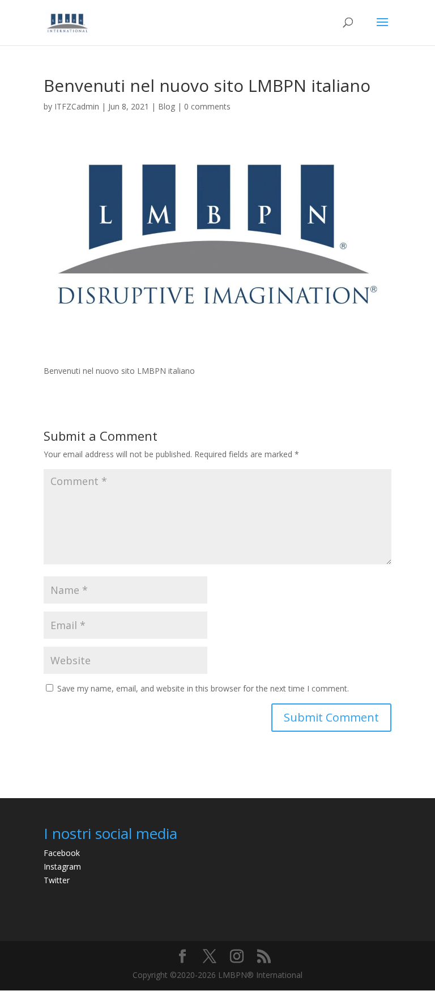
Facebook (62, 852)
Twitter (57, 880)
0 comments (207, 106)
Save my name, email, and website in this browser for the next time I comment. (203, 688)
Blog (166, 106)
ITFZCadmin (76, 106)
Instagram (62, 866)
